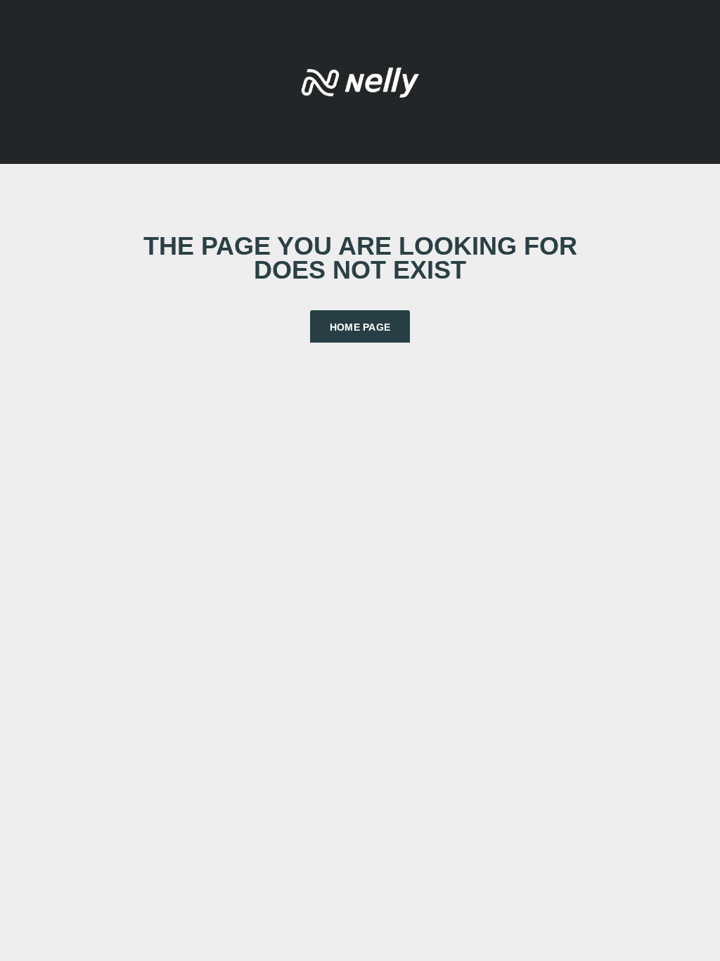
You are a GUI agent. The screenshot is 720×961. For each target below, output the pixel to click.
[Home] (360, 80)
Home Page (360, 327)
